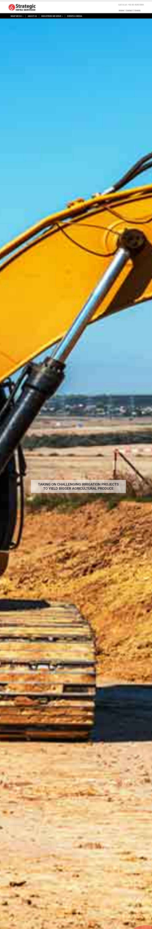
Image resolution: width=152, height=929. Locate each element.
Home (121, 10)
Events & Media (74, 16)
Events (137, 10)
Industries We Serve (51, 16)
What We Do (16, 16)
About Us (32, 16)
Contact (129, 10)
